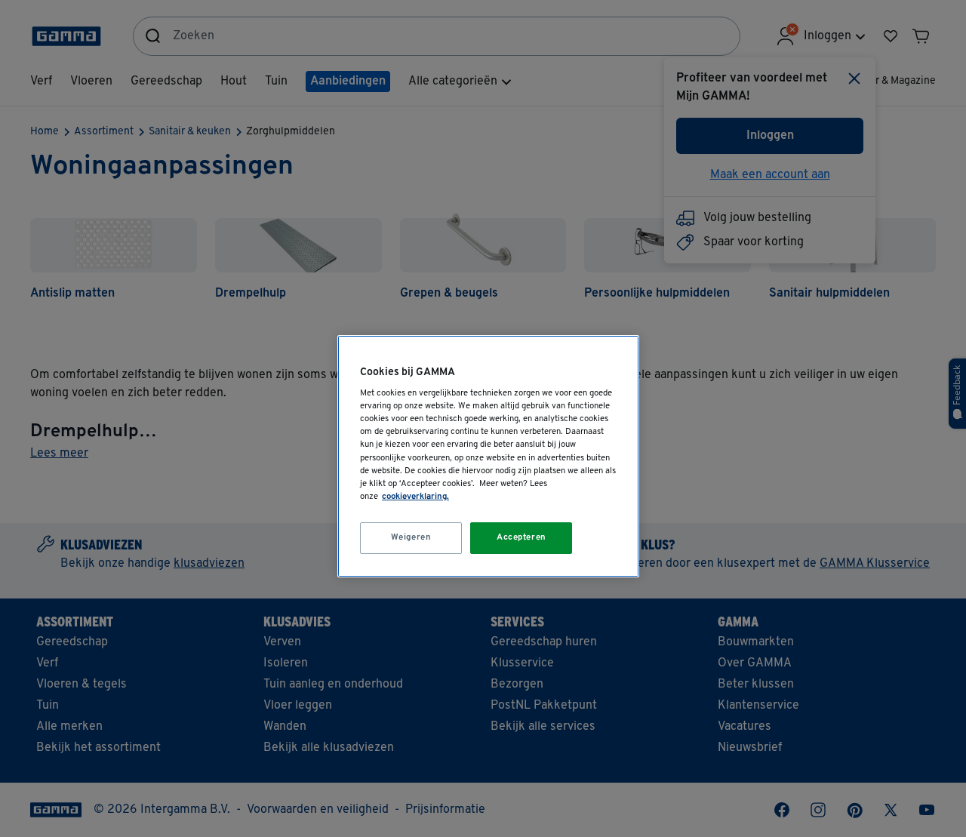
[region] (488, 456)
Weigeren (411, 537)
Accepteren (521, 537)
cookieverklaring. (415, 496)
